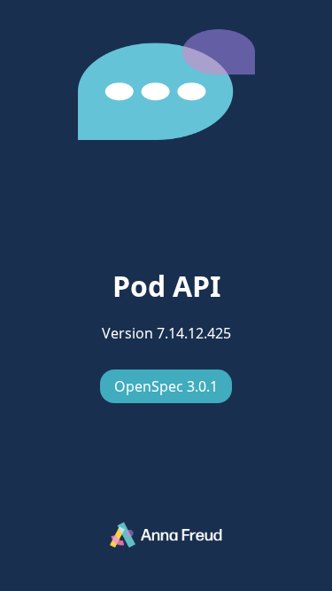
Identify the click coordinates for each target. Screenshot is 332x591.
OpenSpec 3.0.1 (166, 386)
